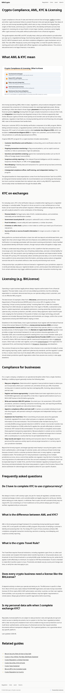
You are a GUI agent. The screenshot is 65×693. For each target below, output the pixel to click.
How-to (61, 2)
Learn (56, 2)
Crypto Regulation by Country (14, 672)
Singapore (35, 344)
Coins (51, 2)
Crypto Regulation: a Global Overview (17, 660)
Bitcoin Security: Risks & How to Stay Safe (18, 654)
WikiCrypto (6, 2)
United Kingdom (43, 342)
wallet (52, 20)
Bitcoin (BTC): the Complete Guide (15, 669)
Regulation (45, 2)
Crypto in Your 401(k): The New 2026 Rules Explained (21, 657)
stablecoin (57, 339)
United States (35, 162)
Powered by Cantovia (57, 690)
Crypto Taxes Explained (12, 666)
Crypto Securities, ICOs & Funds (15, 663)
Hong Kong (43, 344)
